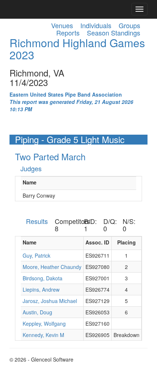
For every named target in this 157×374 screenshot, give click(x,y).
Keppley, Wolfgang (44, 323)
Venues (62, 25)
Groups (129, 25)
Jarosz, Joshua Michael (50, 300)
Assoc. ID (97, 242)
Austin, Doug (37, 312)
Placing (126, 242)
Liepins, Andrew (41, 289)
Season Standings (113, 32)
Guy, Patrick (36, 255)
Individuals (95, 25)
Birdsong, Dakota (42, 278)
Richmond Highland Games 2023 (77, 49)
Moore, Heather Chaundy (52, 266)
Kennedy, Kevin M (43, 335)
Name (30, 182)
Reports (68, 32)
